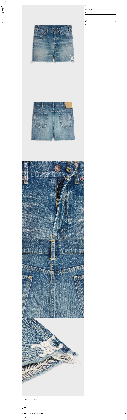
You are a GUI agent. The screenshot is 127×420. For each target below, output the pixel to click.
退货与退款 (25, 407)
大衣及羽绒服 (3, 12)
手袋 (1, 6)
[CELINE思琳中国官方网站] (3, 1)
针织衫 (2, 9)
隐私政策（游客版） (41, 413)
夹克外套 (2, 10)
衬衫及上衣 (3, 8)
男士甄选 (2, 18)
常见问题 (35, 413)
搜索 (1, 23)
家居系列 (2, 20)
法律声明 (37, 413)
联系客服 (28, 413)
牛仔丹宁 (28, 399)
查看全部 (2, 7)
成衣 (26, 399)
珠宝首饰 (2, 15)
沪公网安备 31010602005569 (25, 418)
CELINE (22, 399)
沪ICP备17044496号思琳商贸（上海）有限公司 (24, 417)
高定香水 (2, 19)
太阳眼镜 (2, 16)
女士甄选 (25, 399)
